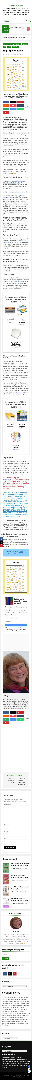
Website (6, 839)
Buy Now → (10, 322)
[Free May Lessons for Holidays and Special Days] (28, 29)
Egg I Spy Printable (15, 553)
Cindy (5, 54)
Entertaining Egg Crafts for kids (18, 192)
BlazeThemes (19, 1077)
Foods (5, 44)
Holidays (24, 44)
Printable (15, 47)
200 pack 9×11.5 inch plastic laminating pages (16, 343)
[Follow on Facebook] (5, 973)
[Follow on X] (10, 973)
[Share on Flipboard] (6, 112)
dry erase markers (17, 281)
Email (6, 832)
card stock (10, 424)
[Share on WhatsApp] (20, 109)
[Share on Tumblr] (20, 105)
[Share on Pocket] (13, 105)
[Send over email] (6, 109)
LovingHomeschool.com (16, 5)
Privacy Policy (8, 1054)
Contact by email (21, 1063)
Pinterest (8, 479)
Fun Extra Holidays (14, 44)
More (9, 47)
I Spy (4, 47)
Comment (7, 804)
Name (6, 825)
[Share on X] (13, 102)
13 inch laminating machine (22, 320)
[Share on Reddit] (6, 105)
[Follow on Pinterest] (14, 973)
